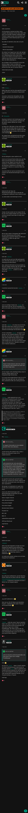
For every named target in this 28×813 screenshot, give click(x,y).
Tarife (12, 668)
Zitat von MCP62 (9, 459)
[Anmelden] (22, 2)
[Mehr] (25, 25)
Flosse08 (7, 116)
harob (20, 305)
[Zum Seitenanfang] (25, 811)
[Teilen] (25, 15)
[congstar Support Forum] (5, 2)
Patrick (5, 543)
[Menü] (25, 2)
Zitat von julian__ (9, 360)
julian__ (5, 11)
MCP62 (10, 256)
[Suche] (18, 2)
